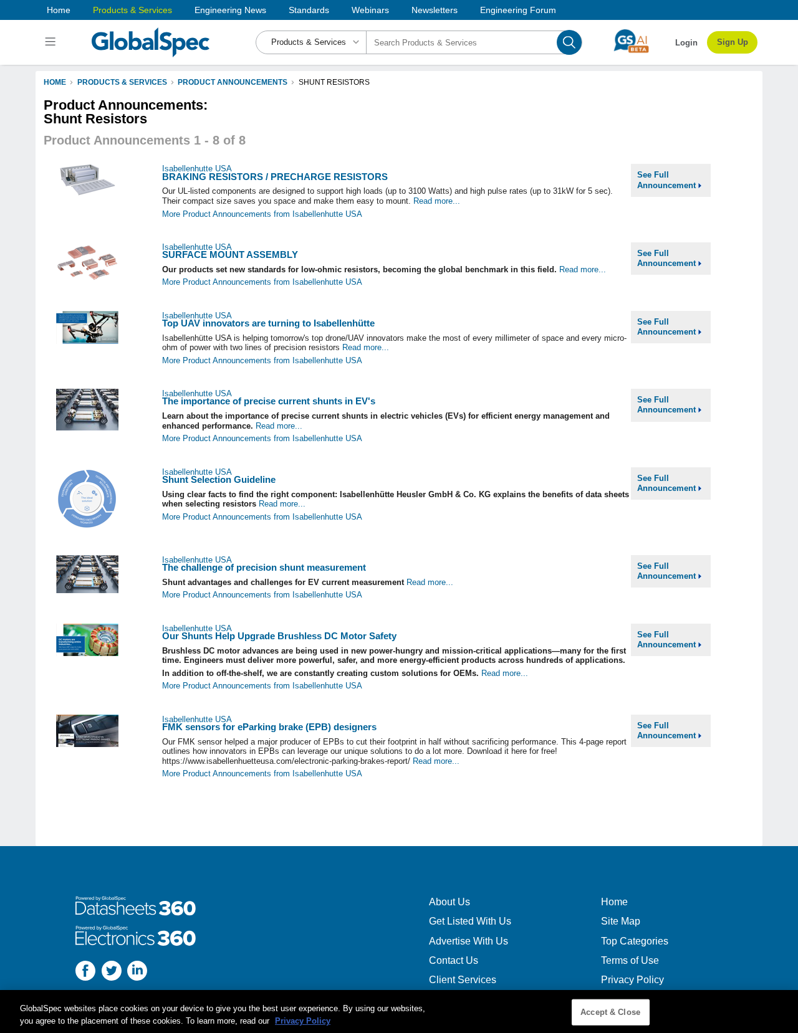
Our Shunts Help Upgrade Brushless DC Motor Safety (279, 636)
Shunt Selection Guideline (219, 479)
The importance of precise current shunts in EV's (268, 401)
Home (58, 10)
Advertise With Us (468, 941)
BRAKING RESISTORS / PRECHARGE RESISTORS (275, 176)
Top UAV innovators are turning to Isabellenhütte (268, 323)
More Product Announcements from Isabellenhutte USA (262, 214)
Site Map (620, 921)
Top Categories (634, 941)
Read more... (436, 201)
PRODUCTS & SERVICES (122, 82)
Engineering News (230, 10)
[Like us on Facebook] (85, 972)
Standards (309, 10)
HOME (55, 82)
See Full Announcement (667, 179)
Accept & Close (610, 1012)
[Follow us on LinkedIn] (137, 972)
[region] (399, 1011)
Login (686, 42)
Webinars (370, 10)
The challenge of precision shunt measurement (264, 567)
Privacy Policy (632, 979)
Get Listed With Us (470, 921)
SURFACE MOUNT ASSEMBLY (230, 254)
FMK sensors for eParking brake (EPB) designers (269, 726)
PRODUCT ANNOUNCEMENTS (232, 82)
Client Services (462, 979)
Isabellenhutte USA (197, 168)
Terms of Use (630, 960)
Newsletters (434, 10)
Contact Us (453, 960)
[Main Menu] (52, 42)
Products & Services (132, 10)
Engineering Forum (518, 10)
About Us (449, 902)
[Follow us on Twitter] (112, 972)
